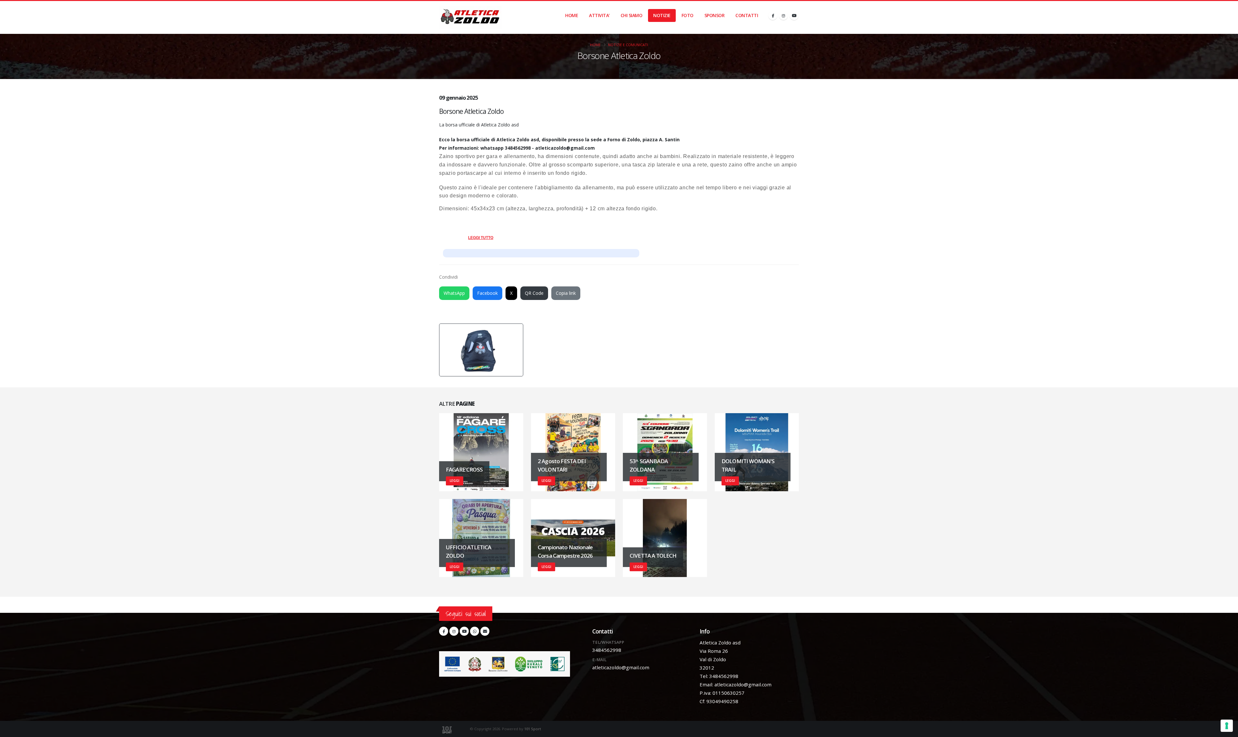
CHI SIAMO (632, 15)
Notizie (662, 15)
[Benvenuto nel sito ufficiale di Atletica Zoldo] (470, 17)
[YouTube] (794, 15)
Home (571, 15)
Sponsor (714, 15)
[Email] (484, 631)
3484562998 (606, 650)
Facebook (487, 293)
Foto (687, 15)
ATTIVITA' (599, 15)
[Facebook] (772, 15)
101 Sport (532, 728)
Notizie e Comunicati (628, 44)
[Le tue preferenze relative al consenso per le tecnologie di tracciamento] (1227, 726)
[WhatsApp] (474, 631)
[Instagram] (783, 15)
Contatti (746, 15)
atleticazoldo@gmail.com (620, 667)
